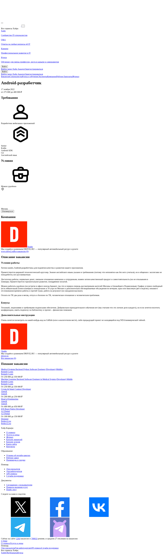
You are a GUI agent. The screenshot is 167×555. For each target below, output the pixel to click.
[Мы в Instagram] (138, 516)
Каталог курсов (13, 442)
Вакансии (5, 76)
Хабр (3, 553)
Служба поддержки (15, 476)
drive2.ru (4, 356)
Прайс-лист (11, 489)
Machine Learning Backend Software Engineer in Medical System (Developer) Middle (37, 379)
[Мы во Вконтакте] (98, 516)
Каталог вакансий (14, 439)
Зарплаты (68, 76)
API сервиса (11, 474)
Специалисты (16, 76)
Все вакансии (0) (21, 251)
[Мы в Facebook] (59, 516)
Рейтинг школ (12, 458)
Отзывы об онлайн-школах (18, 455)
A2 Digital (5, 411)
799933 (34, 539)
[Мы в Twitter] (20, 516)
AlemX (4, 391)
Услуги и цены (12, 435)
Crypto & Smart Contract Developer (16, 389)
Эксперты (42, 76)
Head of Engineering (9, 399)
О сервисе (10, 432)
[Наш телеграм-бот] (59, 536)
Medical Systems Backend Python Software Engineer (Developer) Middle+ (32, 369)
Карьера (13, 553)
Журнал (75, 76)
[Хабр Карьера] (11, 26)
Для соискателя (13, 469)
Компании (51, 76)
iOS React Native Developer (13, 409)
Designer (4, 419)
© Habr (4, 541)
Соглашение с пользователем (19, 485)
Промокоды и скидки (15, 460)
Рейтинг (60, 76)
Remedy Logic (7, 372)
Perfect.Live (6, 421)
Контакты (10, 446)
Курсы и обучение (30, 76)
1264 (18, 539)
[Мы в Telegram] (20, 536)
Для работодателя (14, 471)
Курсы (20, 553)
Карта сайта (11, 444)
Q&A (8, 553)
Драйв (30, 247)
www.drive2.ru (7, 251)
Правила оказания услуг (17, 487)
